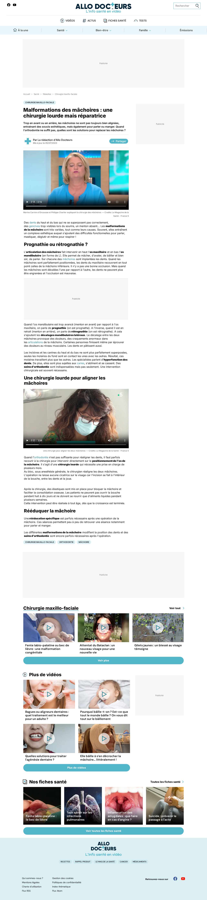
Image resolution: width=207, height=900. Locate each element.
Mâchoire (84, 542)
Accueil (26, 94)
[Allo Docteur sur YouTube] (183, 878)
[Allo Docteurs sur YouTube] (14, 4)
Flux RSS (26, 890)
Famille (143, 30)
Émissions (186, 30)
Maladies (47, 94)
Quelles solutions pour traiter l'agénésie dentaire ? (45, 758)
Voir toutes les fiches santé (103, 831)
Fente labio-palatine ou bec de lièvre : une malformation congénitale (47, 648)
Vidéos (70, 20)
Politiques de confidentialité (66, 882)
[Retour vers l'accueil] (103, 8)
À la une (23, 30)
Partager (121, 141)
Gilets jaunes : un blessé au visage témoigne (158, 647)
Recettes (65, 861)
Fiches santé (117, 20)
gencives (34, 226)
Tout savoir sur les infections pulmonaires (79, 816)
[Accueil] (104, 849)
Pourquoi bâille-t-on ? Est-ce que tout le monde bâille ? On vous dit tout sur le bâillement (104, 715)
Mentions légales (30, 882)
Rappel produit (82, 861)
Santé (60, 30)
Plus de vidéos (45, 674)
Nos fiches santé (48, 781)
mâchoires (69, 259)
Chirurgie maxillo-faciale (66, 94)
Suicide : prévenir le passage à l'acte (162, 817)
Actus (91, 20)
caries (80, 363)
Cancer (124, 861)
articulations (35, 342)
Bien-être (102, 30)
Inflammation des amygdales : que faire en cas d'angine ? (123, 816)
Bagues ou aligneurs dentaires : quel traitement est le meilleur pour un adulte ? (47, 715)
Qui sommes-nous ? (32, 878)
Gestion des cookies (62, 878)
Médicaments (139, 861)
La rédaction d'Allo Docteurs (55, 139)
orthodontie (41, 457)
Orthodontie (66, 542)
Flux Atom (57, 890)
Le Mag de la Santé (105, 861)
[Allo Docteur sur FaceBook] (8, 4)
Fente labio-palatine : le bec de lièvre (41, 817)
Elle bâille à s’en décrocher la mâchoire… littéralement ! (100, 758)
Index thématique (61, 886)
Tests (143, 20)
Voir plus (103, 660)
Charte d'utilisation (31, 886)
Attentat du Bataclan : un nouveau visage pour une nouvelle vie (97, 648)
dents (32, 222)
